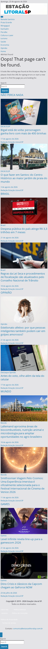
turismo (4, 38)
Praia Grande (6, 22)
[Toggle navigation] (2, 17)
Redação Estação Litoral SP (12, 142)
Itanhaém (5, 29)
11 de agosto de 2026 (10, 497)
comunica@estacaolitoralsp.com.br (28, 628)
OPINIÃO (6, 292)
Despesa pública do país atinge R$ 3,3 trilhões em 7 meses (24, 230)
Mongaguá (5, 25)
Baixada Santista (8, 19)
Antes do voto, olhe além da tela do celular (22, 377)
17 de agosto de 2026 (10, 139)
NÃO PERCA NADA (12, 95)
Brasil (3, 225)
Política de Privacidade (9, 619)
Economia (5, 45)
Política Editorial (20, 610)
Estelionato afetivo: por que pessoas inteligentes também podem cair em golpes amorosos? (23, 331)
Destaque (5, 372)
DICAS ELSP (5, 126)
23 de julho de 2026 (9, 593)
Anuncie (4, 613)
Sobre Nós (4, 610)
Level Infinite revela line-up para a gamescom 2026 (21, 540)
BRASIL (5, 194)
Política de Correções (20, 613)
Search (3, 83)
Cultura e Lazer (7, 35)
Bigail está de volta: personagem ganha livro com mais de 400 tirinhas (23, 131)
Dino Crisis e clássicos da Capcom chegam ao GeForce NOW (21, 585)
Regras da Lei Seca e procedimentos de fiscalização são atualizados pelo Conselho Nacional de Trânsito (23, 277)
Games (4, 535)
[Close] (1, 634)
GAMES (5, 504)
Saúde (3, 41)
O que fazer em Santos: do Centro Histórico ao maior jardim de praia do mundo (24, 178)
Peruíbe (4, 32)
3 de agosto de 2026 (9, 187)
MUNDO (6, 391)
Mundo (4, 423)
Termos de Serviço (9, 623)
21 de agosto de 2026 (10, 237)
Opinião (4, 48)
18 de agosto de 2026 (10, 286)
